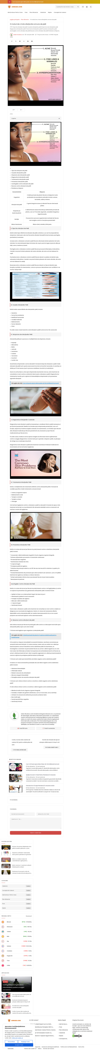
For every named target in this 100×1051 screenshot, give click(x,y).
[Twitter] (16, 41)
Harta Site (81, 1047)
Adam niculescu (18, 34)
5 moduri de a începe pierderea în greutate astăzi (40, 785)
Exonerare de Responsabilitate (50, 1047)
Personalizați (11, 1041)
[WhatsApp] (24, 41)
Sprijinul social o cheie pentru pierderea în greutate (40, 775)
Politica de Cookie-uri (17, 1038)
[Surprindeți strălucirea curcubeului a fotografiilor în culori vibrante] (82, 6)
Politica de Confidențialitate (69, 1047)
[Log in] (86, 6)
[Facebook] (12, 41)
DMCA (39, 1048)
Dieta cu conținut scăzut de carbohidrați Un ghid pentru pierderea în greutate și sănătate (21, 860)
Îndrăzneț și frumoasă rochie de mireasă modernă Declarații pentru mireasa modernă (21, 873)
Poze (26, 12)
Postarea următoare (51, 747)
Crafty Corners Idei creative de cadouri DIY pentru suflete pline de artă (22, 742)
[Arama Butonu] (78, 6)
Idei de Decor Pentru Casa (15, 12)
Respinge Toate (25, 1041)
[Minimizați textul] (21, 109)
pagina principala (14, 19)
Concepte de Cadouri (60, 12)
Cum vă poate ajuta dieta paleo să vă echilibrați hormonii (42, 764)
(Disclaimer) (29, 916)
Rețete (50, 12)
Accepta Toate (19, 1045)
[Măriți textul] (13, 109)
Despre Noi (37, 1047)
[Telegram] (32, 41)
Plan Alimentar (34, 12)
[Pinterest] (28, 41)
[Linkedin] (20, 41)
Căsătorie (43, 12)
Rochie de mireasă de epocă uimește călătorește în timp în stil (29, 2)
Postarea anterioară (20, 750)
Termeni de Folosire (48, 1048)
